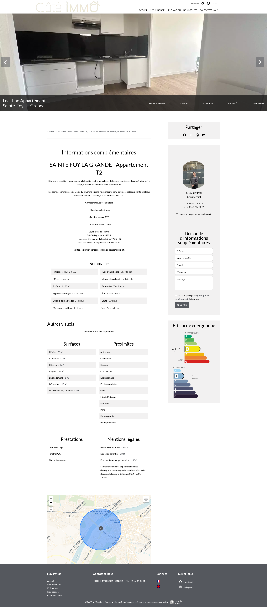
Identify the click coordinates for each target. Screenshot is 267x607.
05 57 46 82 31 (138, 581)
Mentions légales (103, 602)
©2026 (88, 602)
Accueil (50, 131)
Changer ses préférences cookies (152, 602)
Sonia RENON (194, 193)
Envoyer (182, 305)
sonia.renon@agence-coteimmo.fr (196, 214)
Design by (178, 602)
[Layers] (146, 499)
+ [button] (51, 498)
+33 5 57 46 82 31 (195, 203)
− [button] (51, 502)
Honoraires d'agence (124, 602)
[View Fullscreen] (51, 509)
